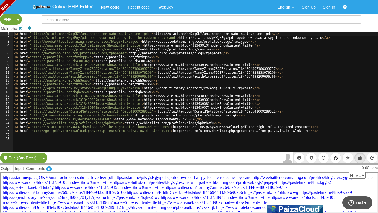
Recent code (139, 7)
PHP (7, 19)
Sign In (329, 7)
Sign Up (309, 7)
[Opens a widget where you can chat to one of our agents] (357, 203)
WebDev (165, 7)
